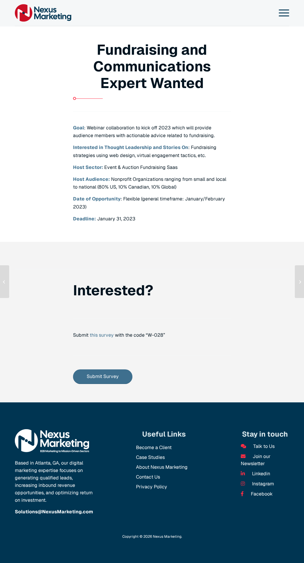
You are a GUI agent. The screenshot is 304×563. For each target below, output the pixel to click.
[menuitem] (282, 13)
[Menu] (282, 13)
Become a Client (154, 447)
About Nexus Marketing (162, 467)
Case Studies (150, 457)
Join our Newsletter (255, 460)
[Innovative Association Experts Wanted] (4, 281)
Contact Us (148, 477)
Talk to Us (263, 446)
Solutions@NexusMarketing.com (54, 512)
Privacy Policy (151, 487)
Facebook (261, 494)
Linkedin (260, 474)
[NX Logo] (43, 13)
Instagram (262, 484)
